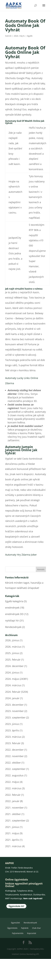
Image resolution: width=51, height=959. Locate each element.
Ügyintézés (12, 928)
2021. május (12, 833)
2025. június (12, 653)
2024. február (12, 691)
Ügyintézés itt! (16, 906)
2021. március (13, 846)
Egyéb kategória (14, 601)
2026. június (12, 640)
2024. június (12, 672)
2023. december (14, 704)
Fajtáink (24, 928)
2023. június (12, 724)
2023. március (13, 736)
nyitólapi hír (12, 620)
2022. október (13, 762)
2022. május (12, 781)
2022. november (14, 756)
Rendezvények (13, 627)
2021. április (12, 839)
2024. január (12, 698)
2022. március (13, 788)
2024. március (13, 685)
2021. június (12, 827)
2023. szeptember (15, 717)
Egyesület (15, 922)
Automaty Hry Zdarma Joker (21, 554)
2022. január (12, 801)
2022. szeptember (15, 769)
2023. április (12, 730)
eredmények (12, 607)
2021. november (14, 807)
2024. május (12, 678)
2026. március (13, 646)
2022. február (12, 794)
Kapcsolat (31, 933)
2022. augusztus (14, 775)
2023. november (14, 711)
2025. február (12, 659)
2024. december (14, 666)
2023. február (12, 743)
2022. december (14, 749)
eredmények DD (14, 614)
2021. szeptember (15, 820)
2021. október (13, 814)
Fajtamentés (17, 933)
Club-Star (36, 928)
